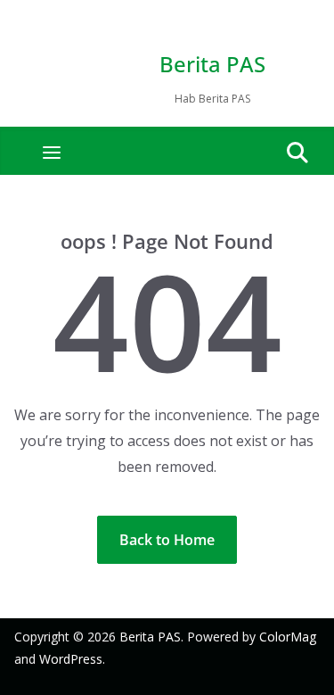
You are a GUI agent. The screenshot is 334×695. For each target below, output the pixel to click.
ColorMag (287, 636)
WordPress (70, 658)
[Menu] (51, 152)
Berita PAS (212, 64)
